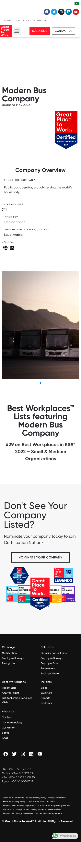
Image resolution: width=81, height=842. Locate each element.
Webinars (46, 692)
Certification (9, 653)
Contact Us (40, 21)
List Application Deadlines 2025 (17, 700)
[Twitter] (54, 12)
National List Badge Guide (16, 809)
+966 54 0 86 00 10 (22, 777)
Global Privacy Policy (36, 798)
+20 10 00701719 (22, 781)
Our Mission (8, 727)
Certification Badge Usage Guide (54, 805)
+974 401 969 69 (22, 773)
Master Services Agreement (49, 813)
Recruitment (48, 668)
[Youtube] (76, 12)
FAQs (5, 737)
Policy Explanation (57, 798)
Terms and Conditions (13, 798)
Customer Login (11, 21)
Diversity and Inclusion (54, 653)
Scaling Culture (50, 673)
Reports (45, 698)
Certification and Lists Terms (41, 801)
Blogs (44, 687)
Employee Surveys (13, 658)
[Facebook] (47, 12)
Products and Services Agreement (19, 805)
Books (5, 732)
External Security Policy (14, 801)
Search (27, 21)
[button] (17, 31)
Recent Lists (9, 687)
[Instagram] (61, 12)
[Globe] (5, 248)
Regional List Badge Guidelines (18, 813)
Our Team (7, 717)
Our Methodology (12, 722)
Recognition (9, 663)
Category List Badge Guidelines (46, 809)
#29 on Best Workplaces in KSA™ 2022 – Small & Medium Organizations (40, 451)
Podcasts (46, 703)
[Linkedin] (68, 12)
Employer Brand (50, 663)
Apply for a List (10, 692)
